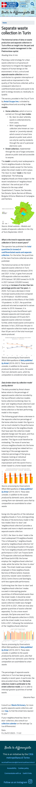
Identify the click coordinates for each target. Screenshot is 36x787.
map (6, 710)
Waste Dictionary (18, 705)
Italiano (23, 3)
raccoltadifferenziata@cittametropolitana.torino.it (18, 762)
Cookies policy (23, 768)
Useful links (27, 773)
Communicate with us (13, 773)
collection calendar (9, 723)
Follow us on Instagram (15, 782)
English (23, 6)
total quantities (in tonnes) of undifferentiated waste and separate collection (17, 251)
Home (4, 22)
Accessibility (11, 768)
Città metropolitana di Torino (19, 755)
